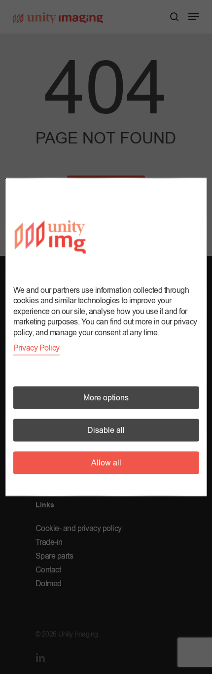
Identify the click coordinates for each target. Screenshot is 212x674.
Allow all (106, 463)
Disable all (106, 430)
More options (106, 397)
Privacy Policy (36, 348)
